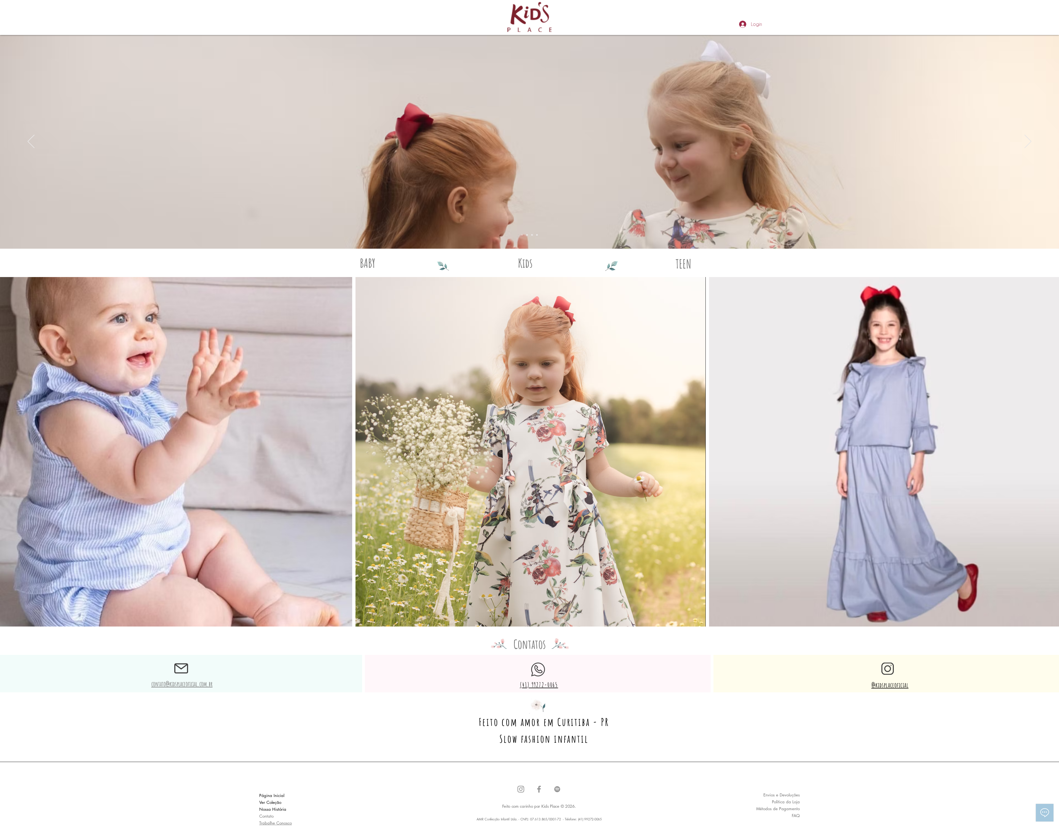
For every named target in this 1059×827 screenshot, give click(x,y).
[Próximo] (1028, 142)
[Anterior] (31, 142)
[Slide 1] (522, 235)
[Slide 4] (537, 235)
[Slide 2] (527, 235)
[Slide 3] (532, 235)
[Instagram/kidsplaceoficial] (520, 789)
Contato (266, 816)
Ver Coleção (270, 802)
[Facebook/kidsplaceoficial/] (539, 789)
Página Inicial (271, 795)
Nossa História (272, 809)
